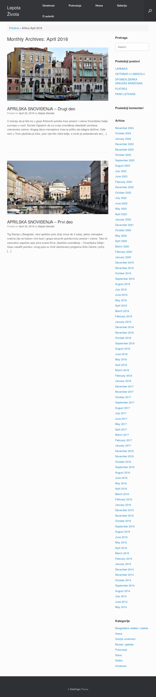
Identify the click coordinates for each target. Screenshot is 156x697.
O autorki (48, 16)
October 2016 (123, 462)
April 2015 (121, 548)
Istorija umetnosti (125, 639)
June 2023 (121, 176)
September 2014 (124, 585)
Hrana (99, 5)
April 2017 (121, 429)
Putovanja (75, 5)
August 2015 (122, 531)
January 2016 (123, 505)
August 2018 (122, 348)
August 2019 (122, 284)
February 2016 (123, 499)
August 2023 (122, 165)
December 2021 (124, 225)
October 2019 (123, 273)
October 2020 (123, 230)
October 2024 (123, 133)
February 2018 (123, 375)
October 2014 (123, 580)
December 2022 (124, 187)
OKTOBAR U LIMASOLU (130, 74)
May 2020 (121, 235)
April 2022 (121, 214)
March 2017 (122, 435)
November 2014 (124, 575)
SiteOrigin (75, 689)
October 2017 (123, 397)
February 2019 (123, 316)
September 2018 (124, 343)
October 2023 (123, 155)
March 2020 (122, 246)
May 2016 (121, 483)
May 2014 (121, 607)
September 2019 (124, 279)
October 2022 (123, 192)
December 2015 (124, 510)
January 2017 (123, 445)
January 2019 (123, 322)
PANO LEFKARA (125, 94)
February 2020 (123, 252)
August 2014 (122, 591)
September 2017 (124, 402)
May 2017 (121, 424)
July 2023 (121, 171)
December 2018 (124, 327)
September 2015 (124, 526)
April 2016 (121, 488)
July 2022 (121, 198)
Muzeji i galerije (124, 644)
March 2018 (122, 370)
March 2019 (122, 311)
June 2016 (121, 478)
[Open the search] (150, 11)
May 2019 (121, 300)
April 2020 (121, 241)
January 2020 (123, 257)
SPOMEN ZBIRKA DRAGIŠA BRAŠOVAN (128, 81)
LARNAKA (121, 68)
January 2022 (123, 219)
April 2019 (121, 305)
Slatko (119, 660)
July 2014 (121, 596)
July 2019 (121, 289)
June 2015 (121, 537)
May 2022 (121, 208)
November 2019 (124, 268)
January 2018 (123, 381)
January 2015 (123, 564)
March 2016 (122, 494)
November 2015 (124, 515)
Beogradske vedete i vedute (131, 628)
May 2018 (121, 359)
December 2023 (124, 144)
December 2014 (124, 569)
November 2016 (124, 456)
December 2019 (124, 262)
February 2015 (123, 558)
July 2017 (121, 413)
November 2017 (124, 391)
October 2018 (123, 338)
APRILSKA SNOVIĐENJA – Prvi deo (40, 222)
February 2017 (123, 440)
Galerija (122, 5)
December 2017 (124, 386)
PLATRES (121, 89)
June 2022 (121, 203)
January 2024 (123, 139)
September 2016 (124, 467)
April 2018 (121, 365)
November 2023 (124, 149)
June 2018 (121, 354)
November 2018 (124, 332)
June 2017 (121, 419)
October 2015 (123, 521)
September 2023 (124, 160)
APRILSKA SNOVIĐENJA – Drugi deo (41, 109)
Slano (118, 655)
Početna (14, 28)
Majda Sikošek (46, 113)
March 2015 (122, 553)
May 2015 (121, 542)
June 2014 (121, 602)
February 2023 (123, 182)
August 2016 (122, 472)
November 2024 (124, 128)
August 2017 (122, 408)
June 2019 (121, 295)
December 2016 (124, 451)
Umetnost (48, 5)
